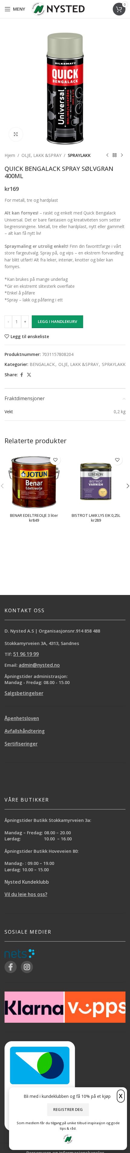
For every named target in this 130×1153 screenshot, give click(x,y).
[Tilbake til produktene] (114, 155)
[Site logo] (58, 9)
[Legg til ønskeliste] (55, 459)
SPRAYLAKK (79, 155)
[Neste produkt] (121, 155)
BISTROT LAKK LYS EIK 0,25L (96, 515)
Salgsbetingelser (24, 693)
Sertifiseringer (21, 744)
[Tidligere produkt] (107, 155)
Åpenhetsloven (22, 718)
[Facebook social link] (21, 375)
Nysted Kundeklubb (27, 882)
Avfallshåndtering (25, 731)
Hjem (10, 155)
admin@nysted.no (39, 665)
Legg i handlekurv (57, 321)
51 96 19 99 (26, 654)
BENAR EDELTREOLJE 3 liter (34, 515)
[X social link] (29, 375)
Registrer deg (68, 1109)
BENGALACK (42, 364)
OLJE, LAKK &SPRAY (41, 155)
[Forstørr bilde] (16, 134)
